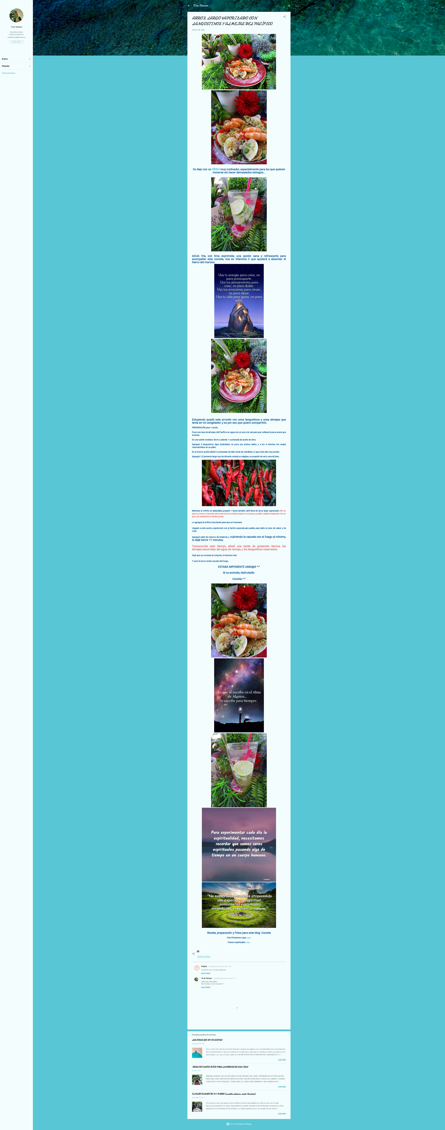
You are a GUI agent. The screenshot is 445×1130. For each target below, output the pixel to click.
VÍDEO (216, 169)
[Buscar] (289, 6)
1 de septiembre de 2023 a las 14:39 (219, 966)
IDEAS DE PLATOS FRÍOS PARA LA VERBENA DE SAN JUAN (220, 1067)
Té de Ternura (200, 5)
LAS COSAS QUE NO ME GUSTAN (207, 1040)
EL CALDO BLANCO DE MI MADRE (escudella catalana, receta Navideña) (224, 1094)
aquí (249, 937)
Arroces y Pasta (204, 957)
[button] (284, 17)
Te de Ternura (206, 978)
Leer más (282, 1060)
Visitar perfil (16, 42)
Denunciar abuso (8, 73)
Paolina (204, 966)
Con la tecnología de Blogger (240, 1124)
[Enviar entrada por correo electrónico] (198, 952)
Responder (206, 973)
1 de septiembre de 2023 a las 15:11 (224, 978)
